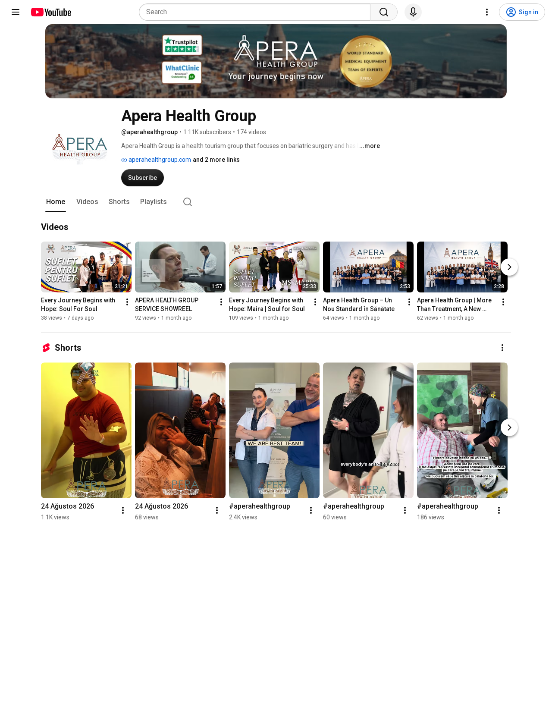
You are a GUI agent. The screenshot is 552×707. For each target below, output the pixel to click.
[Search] (384, 12)
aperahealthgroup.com (159, 159)
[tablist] (276, 202)
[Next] (509, 267)
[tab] (55, 202)
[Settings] (487, 12)
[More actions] (127, 302)
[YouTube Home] (50, 12)
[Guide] (15, 12)
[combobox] (257, 12)
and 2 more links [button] (216, 159)
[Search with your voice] (413, 12)
